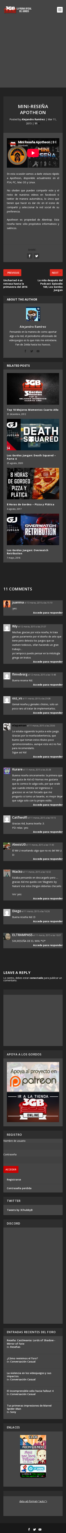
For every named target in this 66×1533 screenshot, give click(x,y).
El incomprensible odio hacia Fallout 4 (30, 1391)
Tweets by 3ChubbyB (20, 1210)
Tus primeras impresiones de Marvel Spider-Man (29, 1407)
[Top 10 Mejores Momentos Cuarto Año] (33, 389)
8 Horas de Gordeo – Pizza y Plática (30, 504)
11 (36, 123)
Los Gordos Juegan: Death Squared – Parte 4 (31, 457)
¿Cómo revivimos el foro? (22, 1358)
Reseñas (15, 1347)
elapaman (19, 725)
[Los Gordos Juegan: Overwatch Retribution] (33, 529)
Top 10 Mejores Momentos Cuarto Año (33, 409)
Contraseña (10, 1154)
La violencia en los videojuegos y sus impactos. (29, 1374)
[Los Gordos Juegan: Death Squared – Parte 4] (33, 435)
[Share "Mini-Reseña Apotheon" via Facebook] (29, 255)
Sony (13, 1412)
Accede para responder (48, 612)
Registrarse (14, 1179)
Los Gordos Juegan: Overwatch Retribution (27, 551)
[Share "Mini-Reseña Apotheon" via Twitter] (36, 255)
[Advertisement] (33, 54)
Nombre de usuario (14, 1140)
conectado (36, 978)
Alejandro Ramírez (33, 119)
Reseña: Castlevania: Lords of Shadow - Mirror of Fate (31, 1342)
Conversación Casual (23, 1361)
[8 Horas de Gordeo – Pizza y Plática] (33, 484)
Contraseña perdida (19, 1188)
